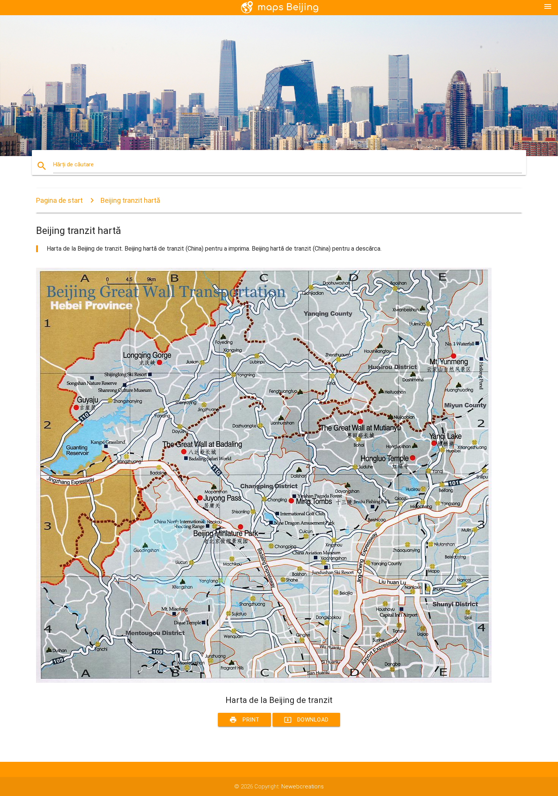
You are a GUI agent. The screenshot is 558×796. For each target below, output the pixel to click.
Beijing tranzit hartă (130, 200)
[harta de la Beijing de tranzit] (264, 681)
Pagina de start (59, 200)
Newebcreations (302, 786)
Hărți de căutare (73, 164)
